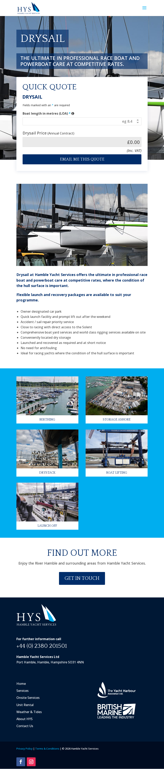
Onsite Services (28, 698)
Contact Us (24, 726)
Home (21, 683)
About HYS (24, 719)
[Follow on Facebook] (20, 761)
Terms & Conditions (47, 748)
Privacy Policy (24, 748)
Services (22, 690)
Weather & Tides (29, 712)
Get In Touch (82, 578)
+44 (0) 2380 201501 (41, 646)
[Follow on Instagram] (31, 761)
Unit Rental (25, 705)
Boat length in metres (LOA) (49, 113)
